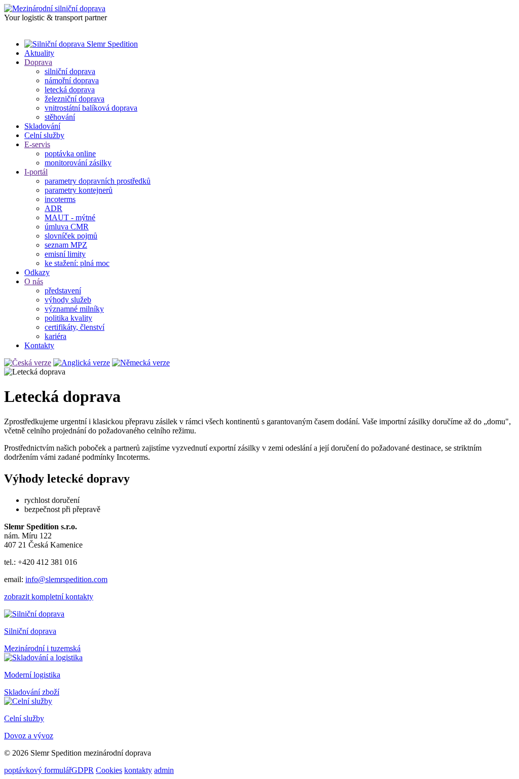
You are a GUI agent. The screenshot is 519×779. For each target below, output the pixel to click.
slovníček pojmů (71, 235)
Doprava (38, 62)
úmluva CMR (67, 226)
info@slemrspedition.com (66, 579)
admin (164, 770)
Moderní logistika (32, 674)
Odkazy (37, 272)
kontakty (138, 770)
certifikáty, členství (74, 327)
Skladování (42, 126)
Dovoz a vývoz (28, 735)
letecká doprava (70, 89)
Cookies (109, 770)
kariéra (55, 336)
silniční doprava (70, 71)
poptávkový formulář (37, 770)
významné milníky (74, 308)
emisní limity (65, 254)
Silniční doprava (30, 631)
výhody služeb (68, 299)
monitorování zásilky (78, 162)
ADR (53, 208)
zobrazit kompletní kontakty (48, 596)
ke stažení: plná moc (77, 263)
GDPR (82, 770)
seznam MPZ (66, 245)
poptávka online (70, 153)
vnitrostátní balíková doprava (91, 108)
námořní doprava (72, 80)
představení (63, 290)
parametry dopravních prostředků (98, 181)
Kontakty (39, 345)
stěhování (60, 117)
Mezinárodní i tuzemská (42, 648)
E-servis (37, 144)
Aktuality (39, 53)
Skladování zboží (31, 692)
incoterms (60, 199)
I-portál (36, 171)
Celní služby (44, 135)
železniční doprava (74, 98)
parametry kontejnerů (79, 190)
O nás (33, 281)
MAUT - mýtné (70, 217)
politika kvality (68, 318)
